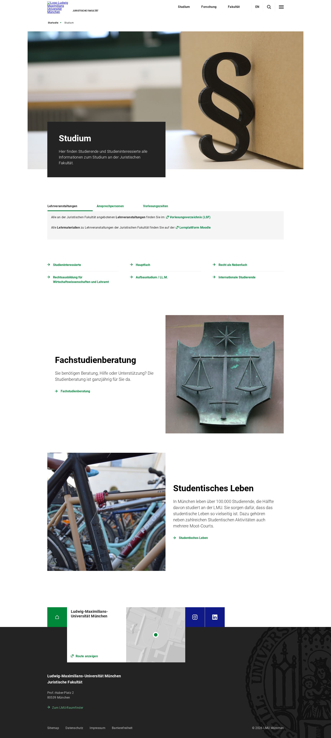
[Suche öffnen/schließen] (269, 7)
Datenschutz (74, 728)
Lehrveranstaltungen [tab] (62, 206)
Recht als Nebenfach (233, 265)
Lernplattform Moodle (195, 227)
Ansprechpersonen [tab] (110, 206)
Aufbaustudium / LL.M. (152, 277)
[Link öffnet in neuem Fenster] (126, 634)
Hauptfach (143, 265)
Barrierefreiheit (122, 728)
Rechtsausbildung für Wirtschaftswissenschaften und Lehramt (81, 279)
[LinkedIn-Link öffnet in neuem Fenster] (215, 617)
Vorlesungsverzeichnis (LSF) (190, 217)
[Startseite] (57, 617)
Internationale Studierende (237, 277)
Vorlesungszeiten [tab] (155, 206)
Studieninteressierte (67, 265)
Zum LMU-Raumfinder (67, 707)
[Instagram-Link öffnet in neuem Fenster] (195, 617)
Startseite (53, 22)
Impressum (97, 728)
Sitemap (53, 728)
